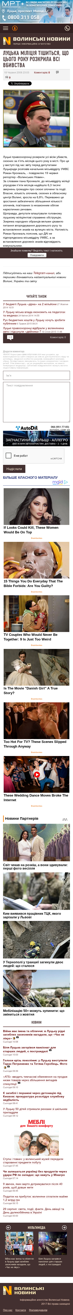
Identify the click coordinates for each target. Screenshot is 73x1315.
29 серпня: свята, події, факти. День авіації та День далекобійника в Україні (33, 1210)
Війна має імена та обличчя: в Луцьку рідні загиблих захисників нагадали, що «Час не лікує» (19, 1263)
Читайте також (36, 296)
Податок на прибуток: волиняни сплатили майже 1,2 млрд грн (35, 1198)
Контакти (20, 1310)
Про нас (7, 1310)
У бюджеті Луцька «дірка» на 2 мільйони (30, 304)
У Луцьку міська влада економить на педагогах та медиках (34, 313)
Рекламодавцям (38, 1310)
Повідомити (37, 255)
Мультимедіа (36, 1227)
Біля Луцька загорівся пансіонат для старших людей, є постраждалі (50, 1261)
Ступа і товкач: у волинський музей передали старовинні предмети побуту (33, 1160)
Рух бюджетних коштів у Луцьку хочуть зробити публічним (34, 321)
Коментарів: (42, 72)
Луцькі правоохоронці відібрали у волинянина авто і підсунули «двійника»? (33, 329)
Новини (36, 1022)
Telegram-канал (43, 273)
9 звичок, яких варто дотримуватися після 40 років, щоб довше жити (32, 1185)
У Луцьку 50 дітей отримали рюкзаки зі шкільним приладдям (35, 1110)
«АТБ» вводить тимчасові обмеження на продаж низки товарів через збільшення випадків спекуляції (35, 1080)
